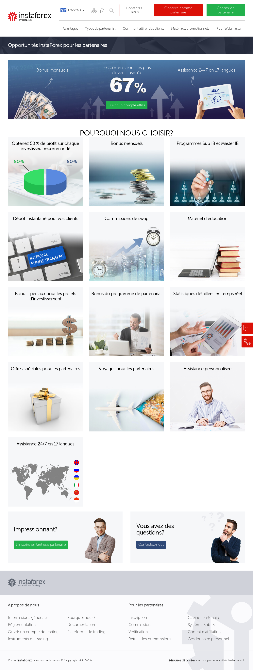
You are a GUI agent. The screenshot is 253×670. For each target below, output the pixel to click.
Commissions (140, 624)
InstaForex (24, 660)
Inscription (137, 617)
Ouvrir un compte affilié (126, 105)
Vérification (138, 631)
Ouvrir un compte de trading (33, 631)
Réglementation (22, 624)
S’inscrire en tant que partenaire (41, 544)
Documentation (81, 624)
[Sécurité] (102, 10)
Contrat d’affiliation (204, 631)
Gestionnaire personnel (208, 638)
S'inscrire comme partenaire (178, 10)
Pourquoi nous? (81, 617)
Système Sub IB (201, 624)
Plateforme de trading (86, 631)
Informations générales (28, 617)
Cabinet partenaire (204, 617)
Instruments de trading (28, 638)
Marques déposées (182, 660)
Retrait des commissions (149, 638)
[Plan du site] (94, 10)
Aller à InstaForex (28, 26)
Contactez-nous (135, 10)
